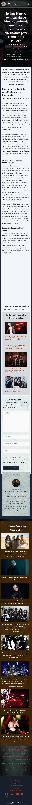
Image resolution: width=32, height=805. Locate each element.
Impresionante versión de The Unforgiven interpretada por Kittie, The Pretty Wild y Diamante (15, 370)
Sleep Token (25, 767)
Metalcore (26, 760)
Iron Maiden (8, 756)
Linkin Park (5, 760)
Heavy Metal (23, 753)
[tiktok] (7, 796)
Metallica (6, 763)
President (5, 767)
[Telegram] (19, 310)
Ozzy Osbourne (20, 763)
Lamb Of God (26, 756)
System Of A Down (19, 769)
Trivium (27, 769)
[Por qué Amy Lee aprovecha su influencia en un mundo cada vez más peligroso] (15, 591)
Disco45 (12, 3)
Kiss (21, 756)
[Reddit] (16, 310)
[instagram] (23, 794)
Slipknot (5, 769)
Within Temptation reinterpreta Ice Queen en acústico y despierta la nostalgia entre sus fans (15, 739)
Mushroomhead (18, 46)
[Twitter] (27, 310)
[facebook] (7, 794)
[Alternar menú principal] (28, 4)
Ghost (13, 753)
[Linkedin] (12, 310)
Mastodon (11, 760)
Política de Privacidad (16, 786)
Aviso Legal (16, 788)
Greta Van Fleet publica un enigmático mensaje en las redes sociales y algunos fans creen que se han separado (15, 553)
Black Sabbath (15, 750)
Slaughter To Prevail (15, 767)
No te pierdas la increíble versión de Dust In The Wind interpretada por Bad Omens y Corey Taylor (15, 338)
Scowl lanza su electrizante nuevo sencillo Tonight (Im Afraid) (14, 390)
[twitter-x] (12, 794)
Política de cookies (16, 790)
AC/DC (5, 750)
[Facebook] (5, 310)
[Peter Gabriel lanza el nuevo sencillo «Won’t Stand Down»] (15, 567)
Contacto (16, 783)
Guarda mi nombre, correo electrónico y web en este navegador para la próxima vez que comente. (14, 460)
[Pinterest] (9, 310)
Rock (9, 767)
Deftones (26, 750)
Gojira (17, 753)
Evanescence (8, 753)
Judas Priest (17, 756)
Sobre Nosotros (16, 781)
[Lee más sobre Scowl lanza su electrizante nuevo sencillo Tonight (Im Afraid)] (16, 381)
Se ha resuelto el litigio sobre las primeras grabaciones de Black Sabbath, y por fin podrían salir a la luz (15, 655)
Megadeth (18, 760)
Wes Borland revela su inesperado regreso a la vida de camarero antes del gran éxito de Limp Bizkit (15, 346)
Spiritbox (11, 769)
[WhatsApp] (23, 310)
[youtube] (17, 794)
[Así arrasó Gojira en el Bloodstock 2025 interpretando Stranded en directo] (15, 698)
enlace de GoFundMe (11, 223)
